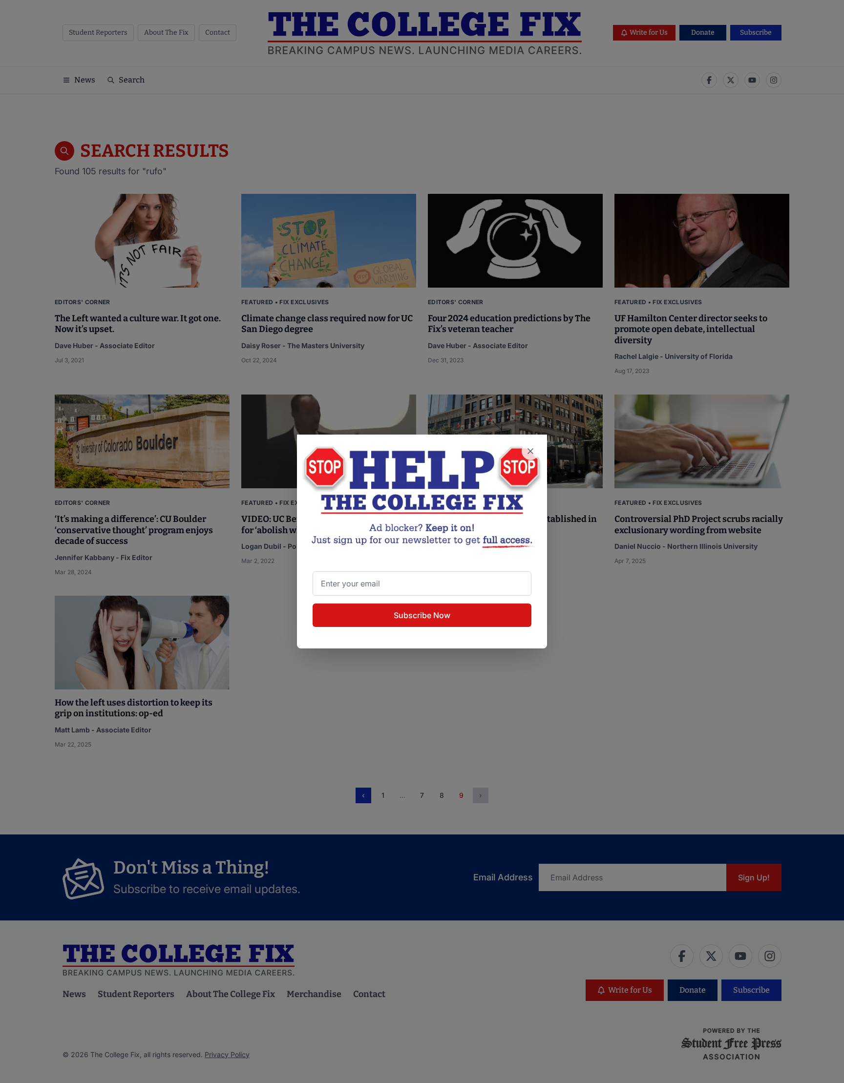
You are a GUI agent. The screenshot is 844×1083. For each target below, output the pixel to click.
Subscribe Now (422, 615)
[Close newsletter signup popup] (530, 451)
